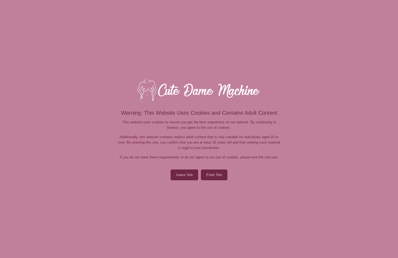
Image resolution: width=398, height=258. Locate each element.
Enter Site (214, 175)
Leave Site (184, 175)
